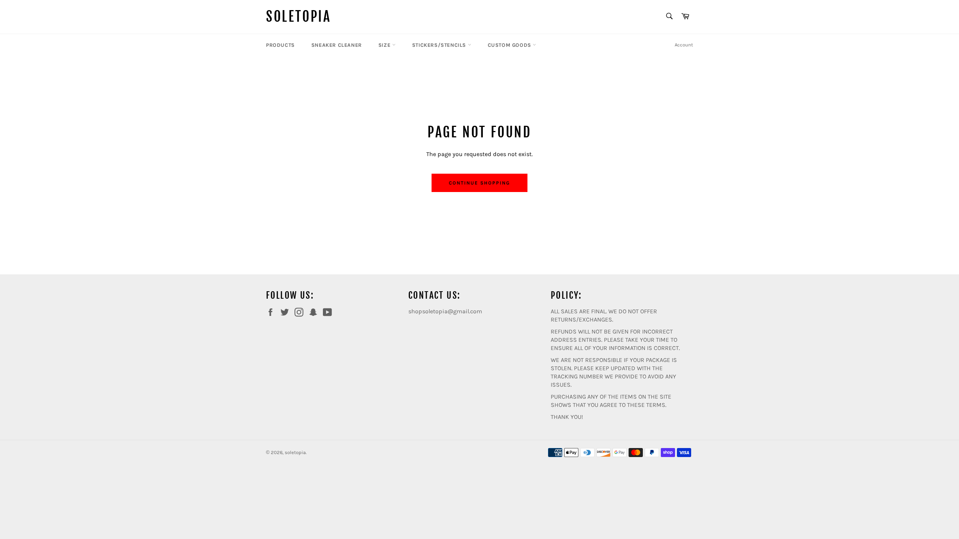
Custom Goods (510, 45)
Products (280, 45)
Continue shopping (479, 183)
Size (385, 45)
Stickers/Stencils (440, 45)
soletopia (298, 16)
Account (684, 45)
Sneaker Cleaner (336, 45)
